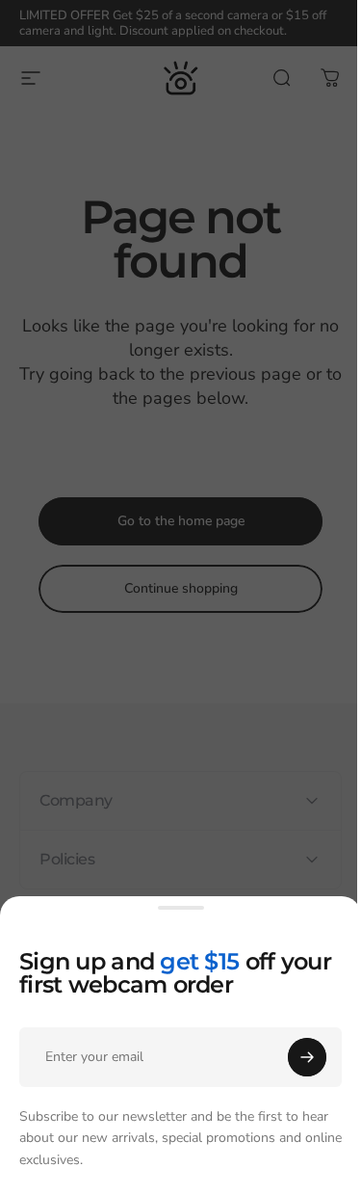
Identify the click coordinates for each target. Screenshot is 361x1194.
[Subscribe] (307, 1057)
